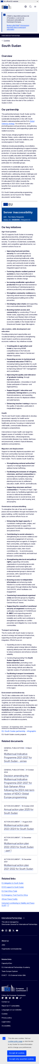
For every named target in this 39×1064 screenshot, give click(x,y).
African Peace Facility (10, 899)
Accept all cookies (16, 1053)
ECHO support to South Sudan (13, 887)
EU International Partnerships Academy (16, 967)
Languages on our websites (12, 1010)
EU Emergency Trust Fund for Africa (15, 895)
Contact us (6, 1002)
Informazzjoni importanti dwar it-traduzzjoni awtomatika (18, 27)
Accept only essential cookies (21, 1059)
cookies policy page (15, 1041)
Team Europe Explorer (10, 971)
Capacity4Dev (7, 963)
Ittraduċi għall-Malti (13, 25)
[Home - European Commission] (6, 6)
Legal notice (6, 1022)
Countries (7, 40)
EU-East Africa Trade (9, 891)
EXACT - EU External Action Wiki (14, 975)
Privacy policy (7, 1018)
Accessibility (6, 1026)
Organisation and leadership (12, 949)
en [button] (25, 6)
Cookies (5, 1014)
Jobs (3, 945)
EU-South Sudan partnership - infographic (19, 731)
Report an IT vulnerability (11, 1006)
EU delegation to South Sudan (13, 883)
